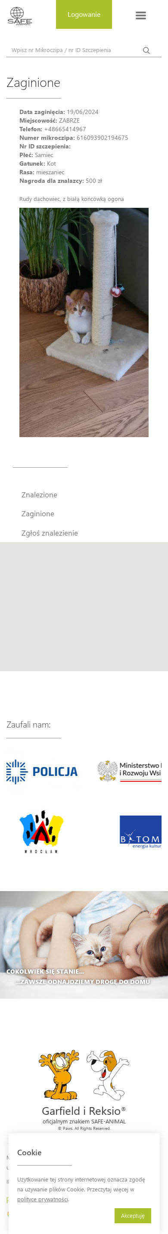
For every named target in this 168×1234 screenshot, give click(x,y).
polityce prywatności (42, 1199)
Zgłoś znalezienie (50, 532)
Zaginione (38, 513)
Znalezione (39, 494)
